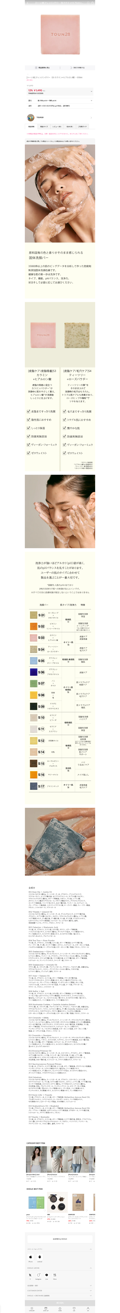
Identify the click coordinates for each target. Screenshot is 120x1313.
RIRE (48, 1214)
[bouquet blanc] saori (32, 1174)
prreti (28, 1214)
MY (88, 1310)
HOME (60, 1310)
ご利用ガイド (82, 127)
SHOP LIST (46, 1310)
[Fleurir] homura (52, 1174)
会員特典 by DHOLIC (60, 1239)
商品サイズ (44, 127)
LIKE (74, 1310)
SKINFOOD (71, 1214)
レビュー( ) (56, 127)
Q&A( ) (70, 127)
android (39, 1262)
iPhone (30, 1262)
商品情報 (31, 127)
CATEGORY (32, 1310)
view (90, 118)
